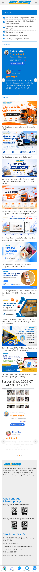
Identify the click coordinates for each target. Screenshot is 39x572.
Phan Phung (17, 432)
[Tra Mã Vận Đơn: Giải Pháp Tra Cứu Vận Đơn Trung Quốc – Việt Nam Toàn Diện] (19, 252)
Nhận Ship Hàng (17, 51)
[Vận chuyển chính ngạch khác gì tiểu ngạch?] (19, 143)
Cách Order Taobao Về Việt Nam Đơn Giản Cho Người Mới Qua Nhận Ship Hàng (18, 239)
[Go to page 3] (21, 455)
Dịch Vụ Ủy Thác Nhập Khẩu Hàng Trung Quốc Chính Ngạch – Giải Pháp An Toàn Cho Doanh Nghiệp (18, 181)
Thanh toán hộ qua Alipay (14, 32)
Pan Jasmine (17, 71)
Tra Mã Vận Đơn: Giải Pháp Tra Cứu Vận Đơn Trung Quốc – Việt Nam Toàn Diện (17, 265)
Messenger (19, 570)
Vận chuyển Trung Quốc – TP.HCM (17, 39)
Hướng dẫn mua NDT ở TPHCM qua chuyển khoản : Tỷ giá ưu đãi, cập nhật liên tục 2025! (19, 349)
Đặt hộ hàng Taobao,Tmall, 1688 (16, 35)
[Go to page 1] (17, 455)
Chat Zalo (11, 570)
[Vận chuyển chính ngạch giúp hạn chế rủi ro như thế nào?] (19, 113)
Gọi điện (34, 570)
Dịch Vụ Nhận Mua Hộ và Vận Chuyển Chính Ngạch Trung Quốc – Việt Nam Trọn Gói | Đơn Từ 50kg (19, 212)
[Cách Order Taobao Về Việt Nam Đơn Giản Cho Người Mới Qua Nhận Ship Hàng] (19, 226)
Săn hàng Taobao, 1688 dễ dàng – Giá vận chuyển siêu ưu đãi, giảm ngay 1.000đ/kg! (19, 375)
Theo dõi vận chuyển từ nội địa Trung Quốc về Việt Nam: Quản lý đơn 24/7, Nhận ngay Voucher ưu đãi (19, 293)
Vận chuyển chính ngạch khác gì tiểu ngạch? (17, 157)
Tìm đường (4, 570)
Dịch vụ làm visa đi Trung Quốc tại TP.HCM (20, 18)
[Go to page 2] (19, 455)
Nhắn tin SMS (27, 570)
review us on (16, 63)
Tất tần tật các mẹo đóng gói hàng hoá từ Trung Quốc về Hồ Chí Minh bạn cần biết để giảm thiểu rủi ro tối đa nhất (19, 321)
